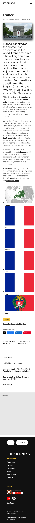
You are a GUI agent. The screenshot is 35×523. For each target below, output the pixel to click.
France (17, 19)
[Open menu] (31, 3)
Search (22, 442)
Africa (25, 135)
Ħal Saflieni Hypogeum (12, 363)
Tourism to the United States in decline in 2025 (16, 378)
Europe (9, 19)
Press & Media (11, 517)
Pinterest (27, 333)
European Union (12, 180)
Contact (10, 503)
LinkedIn (18, 333)
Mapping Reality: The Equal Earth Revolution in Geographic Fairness (17, 370)
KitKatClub (7, 385)
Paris (28, 19)
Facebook (10, 333)
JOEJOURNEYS (9, 3)
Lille (21, 19)
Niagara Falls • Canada (9, 342)
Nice (24, 19)
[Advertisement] (17, 415)
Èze (13, 19)
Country (6, 319)
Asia (14, 138)
